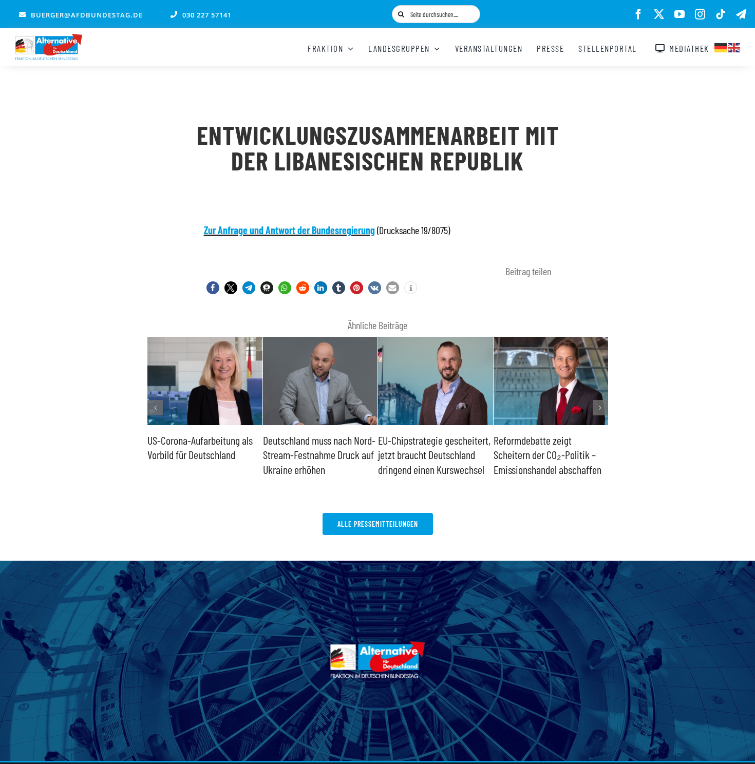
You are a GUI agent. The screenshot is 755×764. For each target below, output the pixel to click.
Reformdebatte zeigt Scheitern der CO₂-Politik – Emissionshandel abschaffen (547, 454)
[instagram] (700, 14)
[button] (212, 287)
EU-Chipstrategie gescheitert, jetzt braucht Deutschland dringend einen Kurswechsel (434, 454)
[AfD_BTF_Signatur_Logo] (48, 39)
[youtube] (679, 14)
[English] (734, 46)
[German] (721, 46)
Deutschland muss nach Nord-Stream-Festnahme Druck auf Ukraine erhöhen (319, 454)
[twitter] (659, 14)
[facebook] (638, 14)
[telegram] (741, 14)
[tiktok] (720, 14)
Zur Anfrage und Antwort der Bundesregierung (289, 230)
